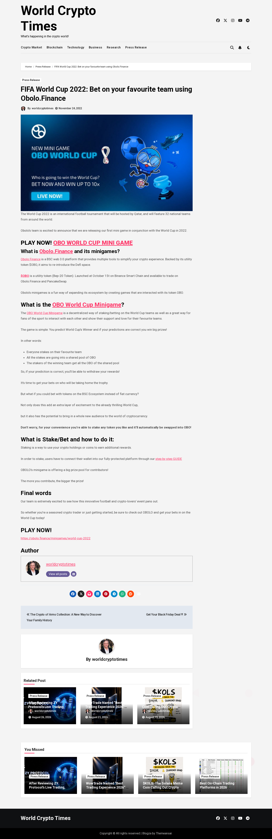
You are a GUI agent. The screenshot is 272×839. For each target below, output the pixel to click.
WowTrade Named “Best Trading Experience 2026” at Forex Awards (104, 707)
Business (95, 47)
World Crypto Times (45, 818)
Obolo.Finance (56, 251)
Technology (75, 47)
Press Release (136, 47)
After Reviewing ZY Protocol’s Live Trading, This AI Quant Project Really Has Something (50, 789)
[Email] (73, 574)
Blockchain (55, 47)
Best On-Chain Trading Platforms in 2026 (217, 785)
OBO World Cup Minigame (86, 304)
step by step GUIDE (168, 459)
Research (114, 47)
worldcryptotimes (42, 108)
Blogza (146, 833)
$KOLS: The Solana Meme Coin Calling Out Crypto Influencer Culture (162, 707)
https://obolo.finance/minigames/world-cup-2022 (55, 538)
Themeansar (164, 833)
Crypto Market (31, 47)
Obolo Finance (31, 259)
